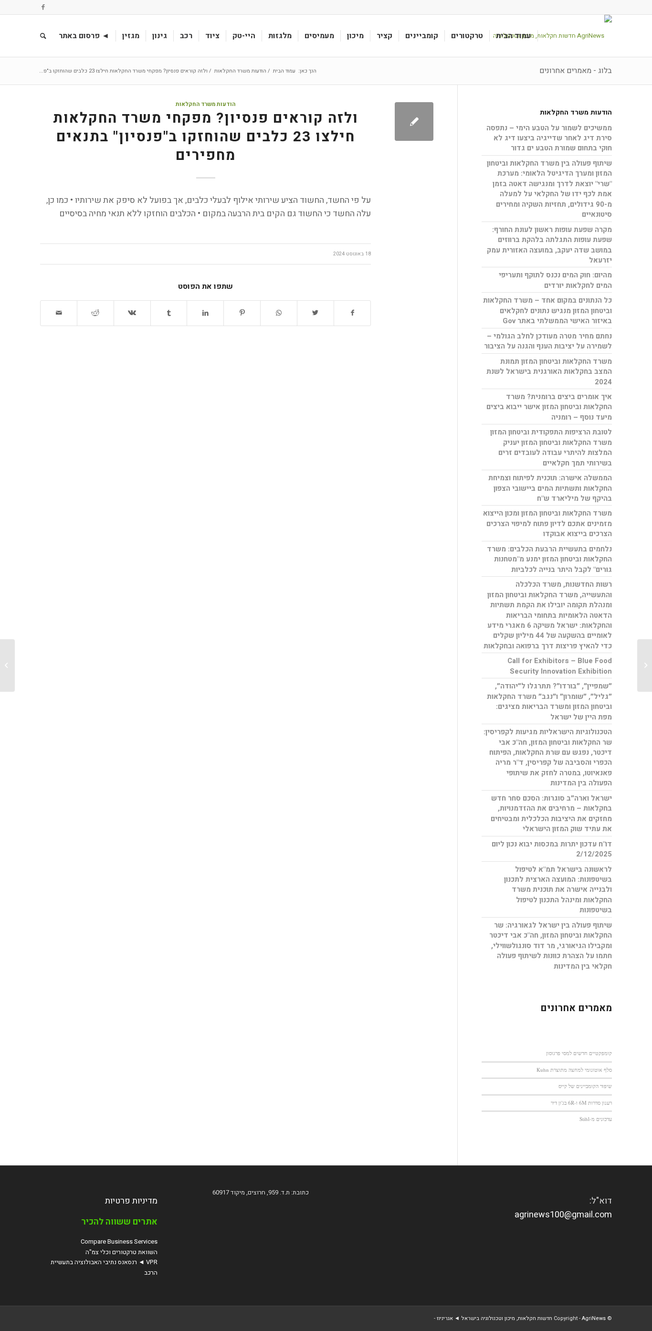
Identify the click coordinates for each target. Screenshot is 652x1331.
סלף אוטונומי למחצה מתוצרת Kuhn (574, 1069)
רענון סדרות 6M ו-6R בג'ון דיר (581, 1102)
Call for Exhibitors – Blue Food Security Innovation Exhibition (559, 665)
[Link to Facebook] (43, 7)
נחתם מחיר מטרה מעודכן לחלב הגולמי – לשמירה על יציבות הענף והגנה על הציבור (548, 341)
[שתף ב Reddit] (95, 313)
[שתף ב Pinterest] (242, 313)
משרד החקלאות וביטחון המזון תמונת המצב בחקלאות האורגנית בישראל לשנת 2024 (549, 371)
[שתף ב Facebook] (352, 313)
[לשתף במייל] (59, 313)
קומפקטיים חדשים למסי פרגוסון (579, 1052)
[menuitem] (514, 36)
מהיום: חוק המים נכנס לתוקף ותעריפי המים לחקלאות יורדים (555, 280)
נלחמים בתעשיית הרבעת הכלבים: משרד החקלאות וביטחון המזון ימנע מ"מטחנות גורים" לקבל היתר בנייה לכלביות (549, 559)
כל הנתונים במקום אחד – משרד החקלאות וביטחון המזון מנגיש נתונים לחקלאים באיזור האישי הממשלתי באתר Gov (547, 310)
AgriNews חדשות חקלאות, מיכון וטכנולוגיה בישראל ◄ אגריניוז (521, 1318)
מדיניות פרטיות (131, 1200)
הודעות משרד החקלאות (205, 104)
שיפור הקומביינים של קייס (585, 1085)
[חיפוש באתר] (43, 36)
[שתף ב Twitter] (315, 313)
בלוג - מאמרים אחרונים (575, 70)
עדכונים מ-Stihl (595, 1118)
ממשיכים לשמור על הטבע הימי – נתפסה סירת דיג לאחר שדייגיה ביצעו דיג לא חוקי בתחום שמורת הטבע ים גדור (549, 138)
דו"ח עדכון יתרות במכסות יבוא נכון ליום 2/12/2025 (552, 849)
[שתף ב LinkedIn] (205, 313)
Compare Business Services (119, 1241)
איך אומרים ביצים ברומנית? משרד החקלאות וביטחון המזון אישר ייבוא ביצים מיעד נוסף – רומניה (549, 407)
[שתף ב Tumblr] (169, 313)
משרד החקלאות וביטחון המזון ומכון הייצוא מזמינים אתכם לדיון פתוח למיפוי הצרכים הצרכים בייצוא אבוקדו (547, 523)
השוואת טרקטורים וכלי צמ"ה (121, 1252)
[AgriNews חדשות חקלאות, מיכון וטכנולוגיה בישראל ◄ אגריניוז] (549, 36)
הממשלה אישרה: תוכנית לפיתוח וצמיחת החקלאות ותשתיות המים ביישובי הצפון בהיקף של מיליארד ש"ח (550, 488)
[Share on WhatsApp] (279, 313)
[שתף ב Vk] (132, 313)
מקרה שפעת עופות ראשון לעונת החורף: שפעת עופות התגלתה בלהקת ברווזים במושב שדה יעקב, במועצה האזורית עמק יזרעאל (549, 244)
